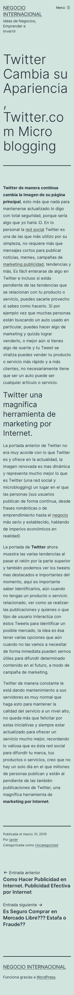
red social (34, 229)
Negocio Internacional (34, 967)
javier (13, 839)
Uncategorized (46, 845)
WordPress (46, 977)
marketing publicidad (23, 264)
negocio (60, 515)
